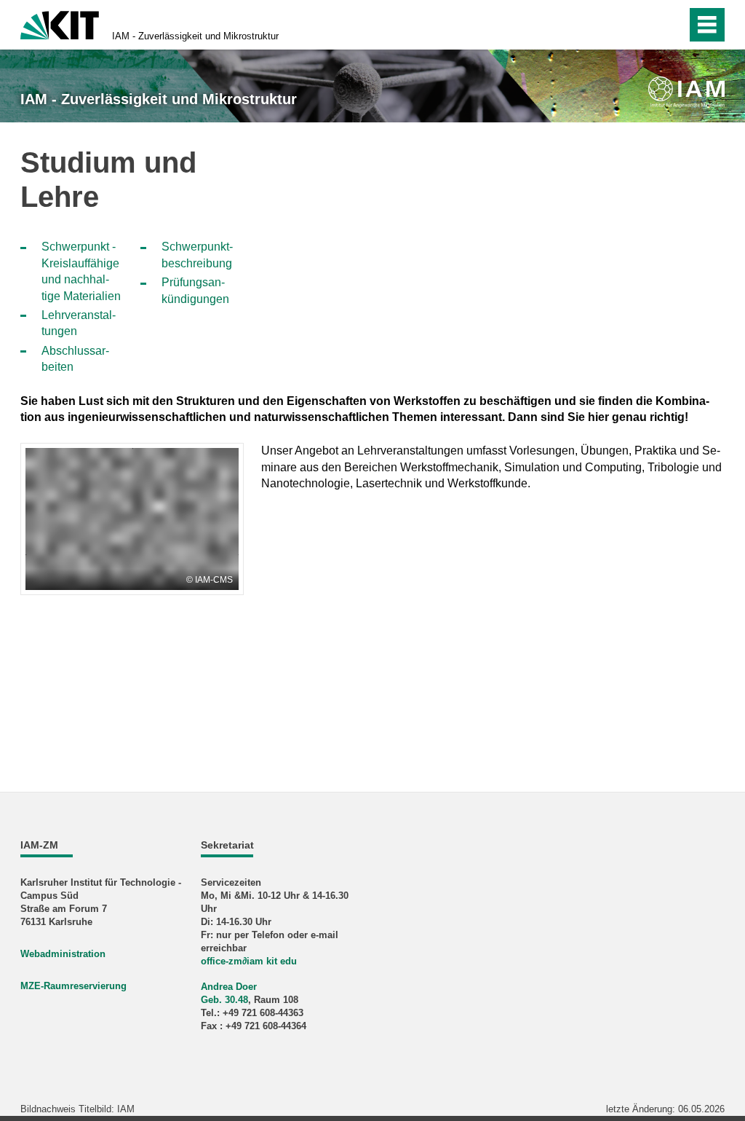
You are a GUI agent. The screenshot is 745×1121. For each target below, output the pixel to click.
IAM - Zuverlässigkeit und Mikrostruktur (195, 36)
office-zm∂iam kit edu (249, 961)
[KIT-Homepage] (59, 23)
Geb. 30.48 (224, 999)
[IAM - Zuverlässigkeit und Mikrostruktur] (686, 92)
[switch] (644, 25)
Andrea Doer (229, 986)
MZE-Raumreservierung (73, 985)
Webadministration (62, 953)
